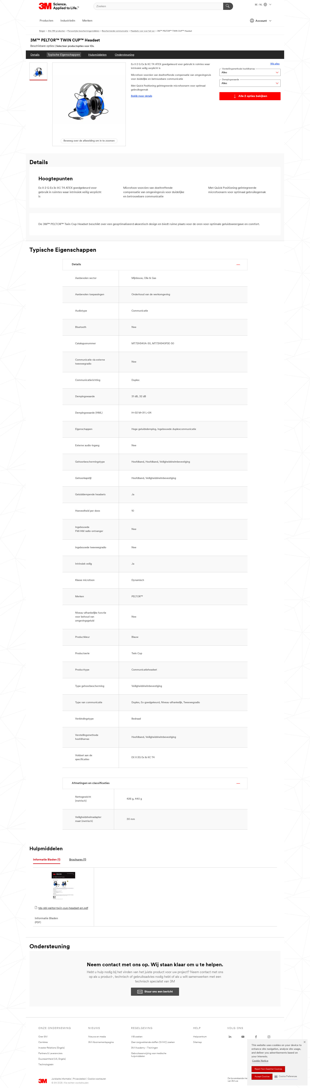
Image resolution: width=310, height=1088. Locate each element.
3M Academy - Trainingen (144, 1048)
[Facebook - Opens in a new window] (256, 1037)
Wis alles (275, 64)
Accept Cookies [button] (262, 1077)
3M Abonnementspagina (101, 1042)
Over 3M (42, 1037)
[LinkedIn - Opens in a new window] (230, 1037)
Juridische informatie (61, 1079)
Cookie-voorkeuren (97, 1079)
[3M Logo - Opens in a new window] (59, 6)
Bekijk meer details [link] (141, 96)
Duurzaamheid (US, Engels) (52, 1059)
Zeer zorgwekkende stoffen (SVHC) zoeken (153, 1042)
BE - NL (259, 5)
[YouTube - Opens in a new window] (243, 1037)
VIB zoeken (136, 1037)
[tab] (46, 860)
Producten (46, 20)
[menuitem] (35, 54)
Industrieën (67, 20)
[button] (286, 1077)
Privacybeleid (79, 1079)
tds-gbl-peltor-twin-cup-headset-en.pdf (63, 908)
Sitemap (197, 1042)
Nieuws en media (97, 1037)
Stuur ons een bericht (158, 991)
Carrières (43, 1042)
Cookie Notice (260, 1061)
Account (261, 21)
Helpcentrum (200, 1037)
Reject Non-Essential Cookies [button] (268, 1069)
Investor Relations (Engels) (51, 1048)
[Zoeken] (228, 6)
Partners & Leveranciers (50, 1053)
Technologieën (45, 1064)
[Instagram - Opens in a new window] (269, 1037)
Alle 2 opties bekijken (252, 96)
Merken (87, 20)
